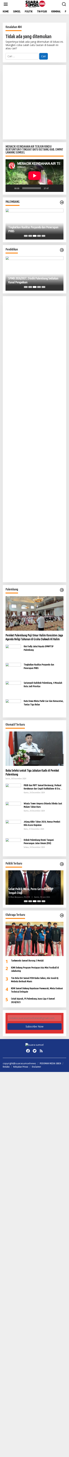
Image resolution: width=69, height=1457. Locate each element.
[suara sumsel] (35, 4)
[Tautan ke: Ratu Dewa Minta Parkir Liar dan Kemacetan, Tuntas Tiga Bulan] (13, 706)
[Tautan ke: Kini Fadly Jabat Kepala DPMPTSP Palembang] (13, 652)
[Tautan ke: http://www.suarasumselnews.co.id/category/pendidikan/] (62, 250)
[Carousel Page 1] (26, 236)
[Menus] (6, 4)
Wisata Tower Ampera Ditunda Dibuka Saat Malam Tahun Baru (43, 805)
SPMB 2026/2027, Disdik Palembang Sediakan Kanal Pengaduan (33, 280)
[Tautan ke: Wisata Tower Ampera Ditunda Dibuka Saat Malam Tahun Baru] (13, 809)
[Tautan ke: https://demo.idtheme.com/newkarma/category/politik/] (62, 864)
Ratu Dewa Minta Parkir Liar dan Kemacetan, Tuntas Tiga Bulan (43, 703)
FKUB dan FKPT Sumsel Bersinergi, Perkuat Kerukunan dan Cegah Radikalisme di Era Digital (42, 787)
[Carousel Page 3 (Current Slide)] (34, 236)
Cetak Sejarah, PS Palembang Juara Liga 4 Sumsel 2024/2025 (33, 1000)
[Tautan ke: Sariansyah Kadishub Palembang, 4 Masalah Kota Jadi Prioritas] (13, 688)
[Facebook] (28, 1050)
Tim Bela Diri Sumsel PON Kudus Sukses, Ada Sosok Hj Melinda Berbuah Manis (34, 980)
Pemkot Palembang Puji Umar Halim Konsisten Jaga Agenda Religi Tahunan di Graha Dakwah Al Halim (34, 637)
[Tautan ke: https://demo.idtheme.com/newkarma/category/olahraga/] (62, 915)
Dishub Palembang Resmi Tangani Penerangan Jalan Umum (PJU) (39, 841)
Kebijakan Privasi (20, 1066)
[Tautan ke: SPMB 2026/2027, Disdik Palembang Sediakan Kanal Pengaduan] (34, 273)
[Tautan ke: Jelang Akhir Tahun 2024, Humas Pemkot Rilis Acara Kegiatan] (13, 827)
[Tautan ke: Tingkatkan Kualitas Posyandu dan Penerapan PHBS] (13, 670)
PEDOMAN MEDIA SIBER (50, 1063)
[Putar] (10, 188)
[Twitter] (34, 1050)
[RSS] (41, 1050)
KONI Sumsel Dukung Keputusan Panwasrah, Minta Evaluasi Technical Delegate (37, 990)
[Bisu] (53, 188)
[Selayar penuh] (59, 188)
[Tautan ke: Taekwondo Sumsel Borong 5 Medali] (34, 939)
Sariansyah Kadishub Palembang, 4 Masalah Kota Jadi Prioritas (43, 684)
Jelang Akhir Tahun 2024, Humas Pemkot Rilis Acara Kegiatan (42, 823)
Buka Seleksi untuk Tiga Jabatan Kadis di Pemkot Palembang (32, 772)
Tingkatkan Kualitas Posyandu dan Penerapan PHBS (33, 229)
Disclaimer (36, 1066)
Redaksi (6, 1066)
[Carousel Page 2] (30, 236)
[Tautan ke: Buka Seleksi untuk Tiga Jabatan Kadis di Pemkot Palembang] (34, 748)
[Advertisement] (34, 102)
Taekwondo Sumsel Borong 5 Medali (27, 960)
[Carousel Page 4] (39, 236)
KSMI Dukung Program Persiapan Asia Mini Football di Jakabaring (35, 969)
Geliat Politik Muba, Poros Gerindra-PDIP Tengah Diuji (30, 890)
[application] (34, 175)
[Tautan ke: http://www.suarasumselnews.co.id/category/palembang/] (62, 202)
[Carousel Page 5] (43, 236)
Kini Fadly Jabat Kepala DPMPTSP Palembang (38, 648)
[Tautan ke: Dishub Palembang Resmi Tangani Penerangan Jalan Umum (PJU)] (13, 845)
